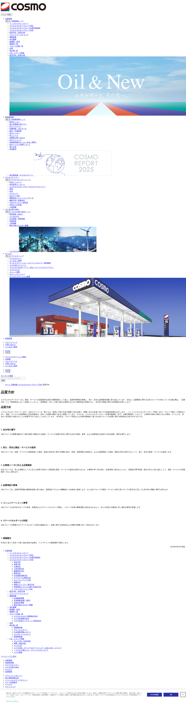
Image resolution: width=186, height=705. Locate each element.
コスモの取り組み (12, 209)
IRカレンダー (14, 133)
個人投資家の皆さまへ (18, 124)
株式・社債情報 (15, 131)
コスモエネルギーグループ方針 (21, 30)
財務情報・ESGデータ (18, 129)
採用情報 (8, 338)
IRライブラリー (15, 126)
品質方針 (17, 564)
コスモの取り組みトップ (21, 212)
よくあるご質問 (15, 261)
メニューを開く (7, 14)
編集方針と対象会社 (17, 200)
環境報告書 (18, 636)
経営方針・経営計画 (17, 32)
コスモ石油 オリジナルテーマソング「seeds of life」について (37, 648)
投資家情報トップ (18, 119)
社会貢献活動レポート (22, 632)
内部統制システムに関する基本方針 (27, 587)
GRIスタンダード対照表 (18, 202)
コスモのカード (15, 258)
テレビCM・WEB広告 (22, 641)
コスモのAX (14, 216)
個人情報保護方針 (12, 678)
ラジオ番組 (18, 652)
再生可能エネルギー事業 (18, 225)
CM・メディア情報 (16, 53)
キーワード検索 (7, 376)
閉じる (8, 21)
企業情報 (8, 19)
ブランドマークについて (18, 35)
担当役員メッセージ (17, 184)
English (7, 351)
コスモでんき (14, 270)
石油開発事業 (19, 598)
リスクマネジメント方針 (23, 589)
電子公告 (12, 147)
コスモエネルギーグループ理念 (21, 26)
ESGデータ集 (14, 196)
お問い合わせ (10, 345)
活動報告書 (18, 627)
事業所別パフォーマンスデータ (21, 198)
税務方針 (17, 582)
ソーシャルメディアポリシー (16, 680)
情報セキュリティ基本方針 (24, 584)
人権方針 (17, 566)
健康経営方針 (19, 571)
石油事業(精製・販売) (22, 600)
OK (171, 695)
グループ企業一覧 (16, 46)
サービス (8, 254)
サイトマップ (10, 687)
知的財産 (12, 221)
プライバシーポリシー (13, 676)
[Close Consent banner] (183, 694)
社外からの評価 (15, 205)
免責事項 (12, 149)
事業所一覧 (13, 44)
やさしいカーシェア (17, 274)
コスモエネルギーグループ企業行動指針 (24, 28)
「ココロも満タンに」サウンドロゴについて (31, 650)
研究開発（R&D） (16, 214)
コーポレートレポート (22, 634)
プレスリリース (11, 342)
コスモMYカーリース (17, 265)
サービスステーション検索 (15, 357)
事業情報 (12, 37)
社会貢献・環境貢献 (17, 219)
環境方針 (17, 573)
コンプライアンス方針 (22, 580)
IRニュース (13, 135)
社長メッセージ (15, 182)
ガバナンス (13, 193)
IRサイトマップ (15, 140)
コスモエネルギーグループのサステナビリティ (27, 187)
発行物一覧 (13, 51)
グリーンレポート (21, 630)
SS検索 (8, 359)
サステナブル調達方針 (22, 578)
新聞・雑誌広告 (20, 643)
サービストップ (18, 256)
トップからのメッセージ (18, 23)
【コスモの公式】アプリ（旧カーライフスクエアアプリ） (31, 267)
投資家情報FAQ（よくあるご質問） (23, 142)
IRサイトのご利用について (19, 144)
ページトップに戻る (8, 656)
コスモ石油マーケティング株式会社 (27, 621)
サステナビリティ (12, 177)
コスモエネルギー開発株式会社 (26, 616)
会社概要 (12, 39)
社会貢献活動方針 (21, 575)
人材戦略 (12, 207)
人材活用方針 (19, 569)
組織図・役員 (14, 42)
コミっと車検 (14, 272)
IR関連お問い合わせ (17, 138)
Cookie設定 (8, 685)
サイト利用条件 (11, 682)
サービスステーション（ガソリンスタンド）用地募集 (30, 263)
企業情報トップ (18, 21)
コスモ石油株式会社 (21, 618)
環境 (11, 189)
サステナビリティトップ (21, 180)
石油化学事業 (19, 603)
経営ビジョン (14, 122)
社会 (11, 191)
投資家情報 (9, 117)
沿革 (11, 48)
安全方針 (17, 562)
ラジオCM (18, 646)
